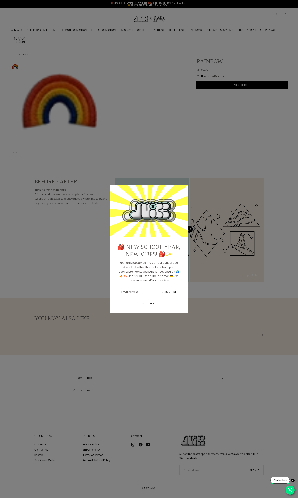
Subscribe (169, 291)
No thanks (149, 303)
